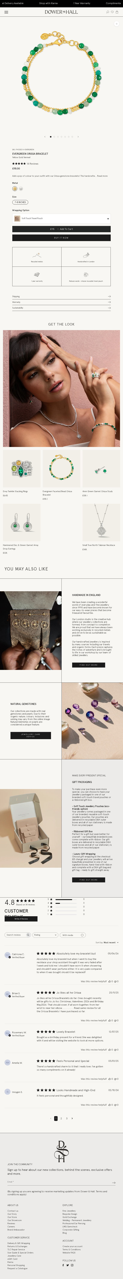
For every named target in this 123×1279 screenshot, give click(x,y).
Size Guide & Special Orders (20, 1252)
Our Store (12, 1217)
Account (68, 1240)
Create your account (72, 1246)
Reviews (11, 1223)
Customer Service (19, 1237)
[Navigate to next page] (72, 1118)
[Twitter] (67, 1265)
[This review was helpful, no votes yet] (110, 981)
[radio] (14, 188)
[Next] (78, 136)
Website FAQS (69, 1252)
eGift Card (12, 1259)
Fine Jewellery (69, 1211)
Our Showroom (15, 1220)
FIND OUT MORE (89, 665)
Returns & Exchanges (17, 1246)
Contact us (13, 1211)
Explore (68, 1205)
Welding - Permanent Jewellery (77, 1220)
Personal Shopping (16, 1265)
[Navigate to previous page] (51, 1118)
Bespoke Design (70, 1214)
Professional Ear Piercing (74, 1223)
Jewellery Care (14, 1256)
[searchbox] (15, 935)
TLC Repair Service (16, 1249)
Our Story (12, 1214)
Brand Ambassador (16, 1230)
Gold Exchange (70, 1217)
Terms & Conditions (72, 1249)
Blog (65, 1233)
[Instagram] (72, 1265)
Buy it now (61, 238)
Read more (102, 176)
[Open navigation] (6, 11)
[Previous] (44, 136)
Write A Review (21, 919)
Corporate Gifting (71, 1230)
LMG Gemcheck (70, 1226)
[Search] (107, 12)
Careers (11, 1226)
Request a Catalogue (17, 1268)
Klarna (10, 1262)
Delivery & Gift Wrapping (19, 1243)
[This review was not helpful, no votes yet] (115, 981)
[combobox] (45, 935)
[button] (61, 296)
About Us (13, 1205)
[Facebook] (63, 1265)
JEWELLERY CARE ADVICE (30, 735)
